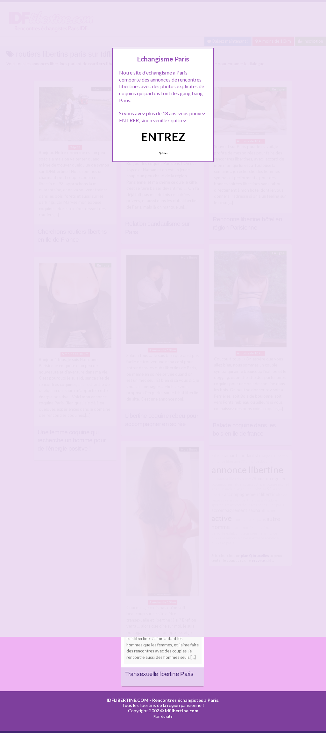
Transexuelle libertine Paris (159, 674)
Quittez (163, 153)
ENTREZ (163, 137)
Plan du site (163, 716)
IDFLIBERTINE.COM (127, 700)
